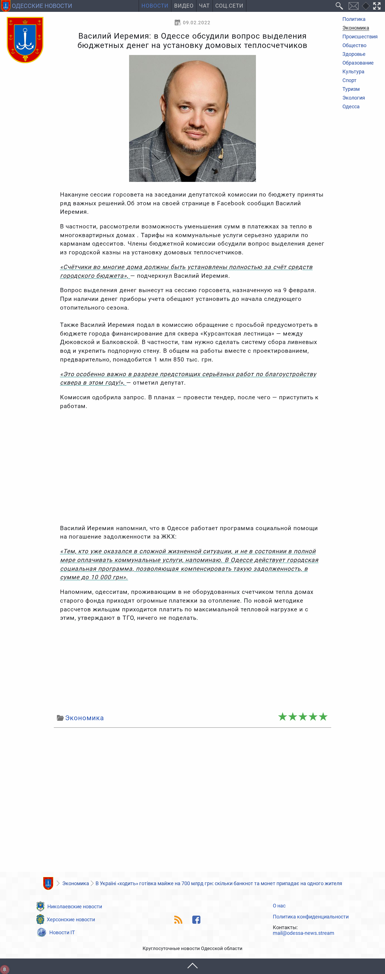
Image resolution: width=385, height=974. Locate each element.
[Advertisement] (192, 667)
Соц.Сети (229, 6)
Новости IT (62, 932)
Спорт (349, 80)
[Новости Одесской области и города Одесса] (25, 40)
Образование (358, 63)
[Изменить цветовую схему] (366, 6)
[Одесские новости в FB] (196, 920)
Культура (353, 71)
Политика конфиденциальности (311, 916)
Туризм (351, 89)
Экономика (355, 28)
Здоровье (354, 54)
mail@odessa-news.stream (303, 933)
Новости (155, 6)
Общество (354, 46)
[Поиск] (339, 6)
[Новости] (48, 883)
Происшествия (360, 37)
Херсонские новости (71, 919)
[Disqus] (192, 801)
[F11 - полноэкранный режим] (377, 6)
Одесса (351, 106)
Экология (353, 98)
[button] (192, 966)
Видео (184, 6)
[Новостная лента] (178, 920)
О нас (279, 905)
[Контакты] (353, 6)
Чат (204, 6)
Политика (354, 19)
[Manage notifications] (4, 969)
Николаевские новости (74, 906)
